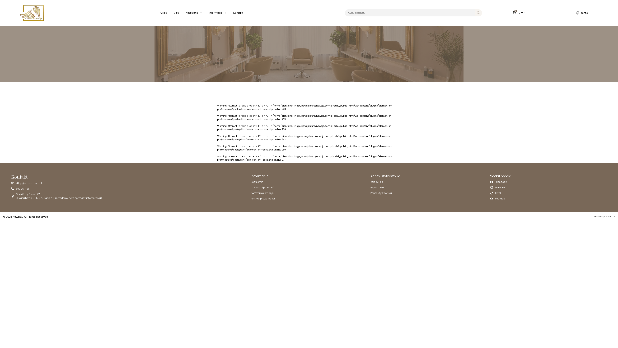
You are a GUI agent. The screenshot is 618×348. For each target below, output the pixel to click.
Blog (176, 13)
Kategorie (192, 13)
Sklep (163, 13)
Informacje (216, 13)
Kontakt (238, 13)
